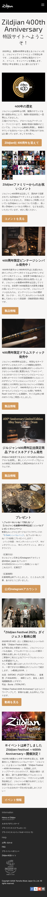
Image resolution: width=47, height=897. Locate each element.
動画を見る (12, 702)
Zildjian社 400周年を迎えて (22, 143)
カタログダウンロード (10, 823)
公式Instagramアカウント (21, 589)
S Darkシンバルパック (14, 535)
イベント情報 (13, 800)
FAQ (3, 847)
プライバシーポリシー (10, 851)
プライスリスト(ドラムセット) (14, 828)
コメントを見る (15, 219)
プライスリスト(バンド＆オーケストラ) (17, 832)
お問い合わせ (7, 842)
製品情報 (10, 311)
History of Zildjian (9, 818)
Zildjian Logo (40, 860)
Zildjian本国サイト (9, 855)
